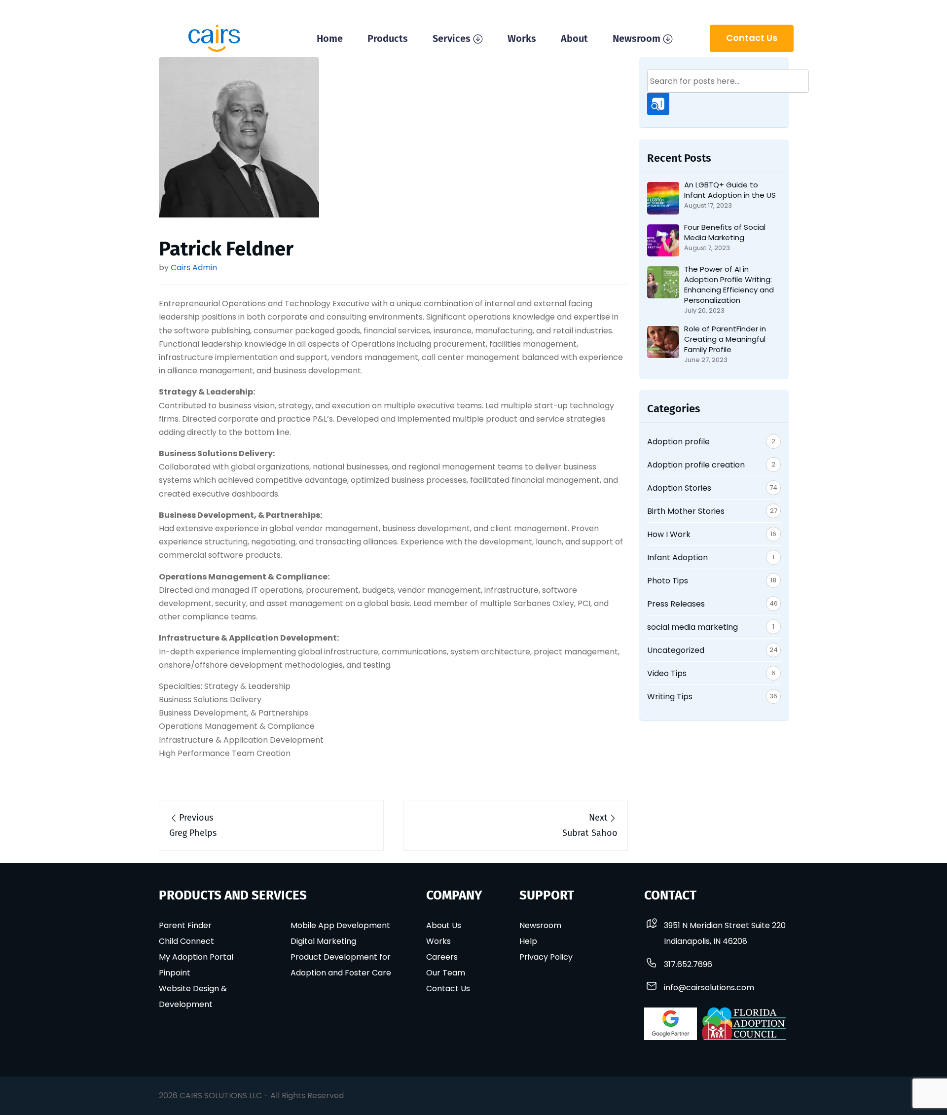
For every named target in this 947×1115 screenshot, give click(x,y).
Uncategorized (675, 650)
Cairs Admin (194, 267)
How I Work (669, 534)
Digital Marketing (323, 941)
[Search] (658, 104)
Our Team (445, 972)
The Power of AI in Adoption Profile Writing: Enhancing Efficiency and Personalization (729, 284)
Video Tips (667, 673)
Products (387, 38)
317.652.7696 (688, 964)
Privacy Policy (546, 957)
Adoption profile (678, 441)
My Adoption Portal (196, 957)
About (574, 38)
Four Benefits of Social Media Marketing (724, 232)
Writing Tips (669, 696)
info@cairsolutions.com (709, 987)
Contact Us (751, 38)
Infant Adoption (677, 557)
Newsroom (636, 38)
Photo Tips (667, 580)
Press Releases (676, 604)
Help (528, 941)
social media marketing (692, 627)
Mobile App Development (340, 925)
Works (522, 38)
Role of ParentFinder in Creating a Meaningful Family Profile (725, 339)
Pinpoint (174, 972)
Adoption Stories (679, 488)
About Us (443, 925)
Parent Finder (185, 925)
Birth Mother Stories (686, 511)
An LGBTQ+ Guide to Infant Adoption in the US (730, 190)
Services (452, 38)
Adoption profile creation (696, 464)
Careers (442, 957)
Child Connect (186, 941)
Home (330, 38)
